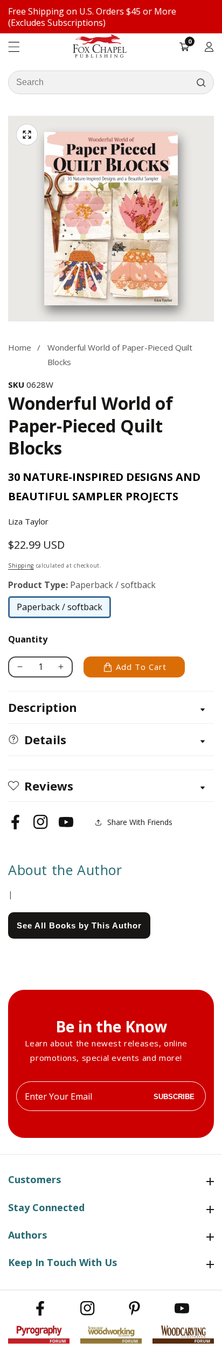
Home (19, 347)
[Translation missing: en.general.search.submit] (201, 82)
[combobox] (111, 82)
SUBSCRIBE (174, 1096)
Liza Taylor (28, 521)
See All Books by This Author (79, 925)
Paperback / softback (59, 609)
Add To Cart (141, 666)
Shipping (21, 565)
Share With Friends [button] (139, 822)
